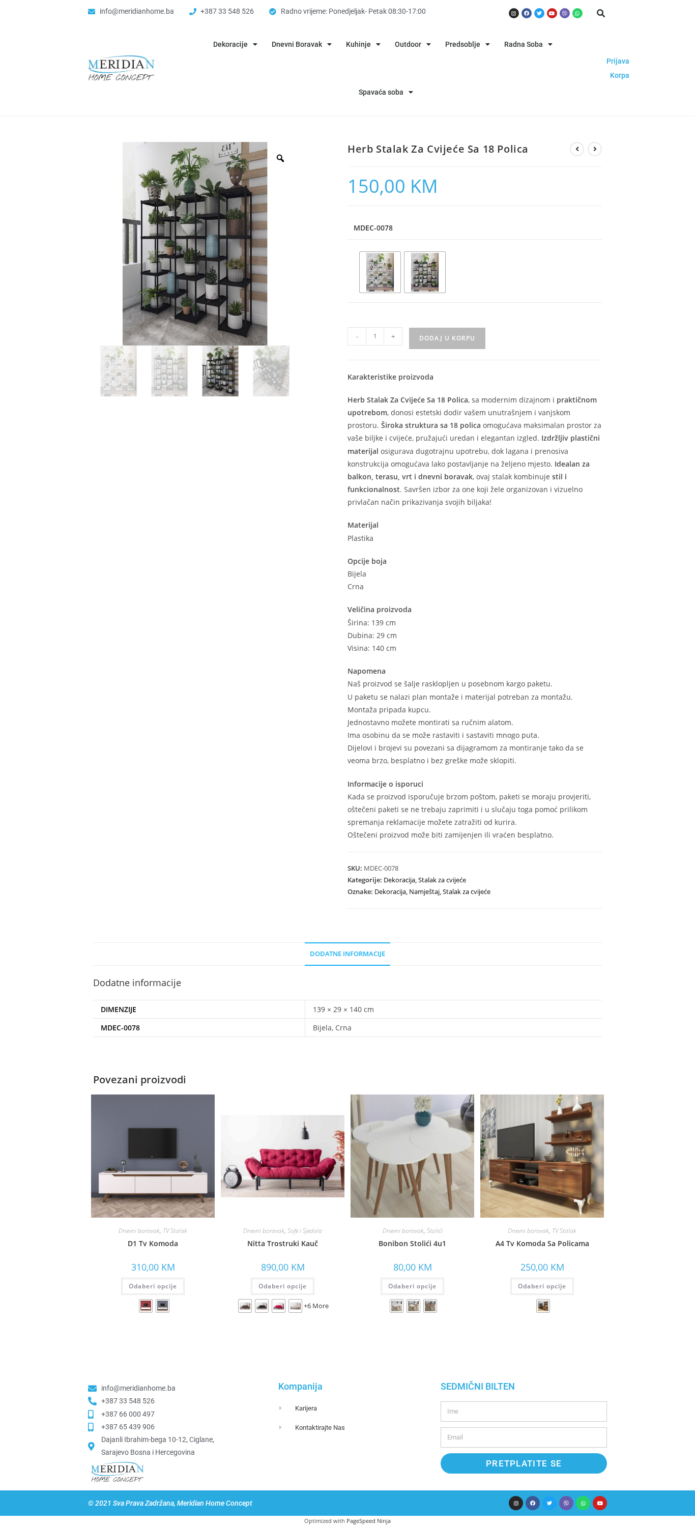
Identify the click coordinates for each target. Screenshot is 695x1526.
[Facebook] (527, 13)
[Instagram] (514, 13)
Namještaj (424, 891)
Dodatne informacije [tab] (347, 953)
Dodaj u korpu (447, 338)
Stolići (435, 1230)
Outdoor (408, 44)
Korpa (619, 75)
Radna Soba (523, 44)
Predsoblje (462, 44)
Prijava (617, 61)
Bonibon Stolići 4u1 (412, 1243)
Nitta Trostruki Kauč (282, 1243)
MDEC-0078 (373, 228)
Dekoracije (230, 44)
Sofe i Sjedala (304, 1230)
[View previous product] (577, 149)
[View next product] (595, 149)
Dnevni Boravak (297, 44)
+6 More (316, 1305)
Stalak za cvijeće (442, 879)
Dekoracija (399, 879)
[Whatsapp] (577, 13)
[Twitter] (539, 13)
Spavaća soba (381, 92)
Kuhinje (358, 44)
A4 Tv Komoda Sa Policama (542, 1243)
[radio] (380, 272)
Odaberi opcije (153, 1286)
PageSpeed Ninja (368, 1520)
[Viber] (565, 13)
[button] (601, 13)
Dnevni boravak (139, 1230)
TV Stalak (175, 1230)
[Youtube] (552, 13)
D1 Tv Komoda (153, 1243)
